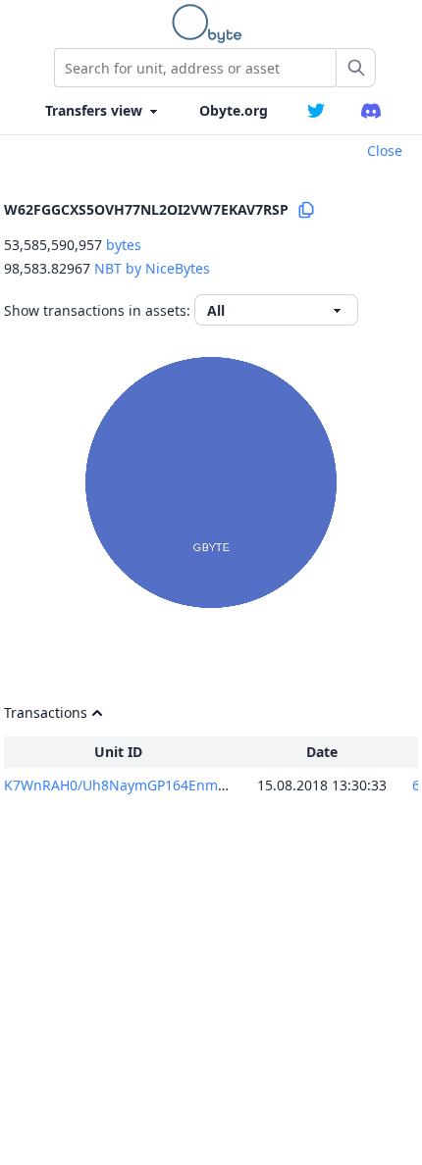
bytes (123, 244)
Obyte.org (233, 110)
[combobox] (195, 67)
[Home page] (211, 23)
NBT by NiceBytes (152, 268)
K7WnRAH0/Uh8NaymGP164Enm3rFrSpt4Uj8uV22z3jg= (183, 785)
